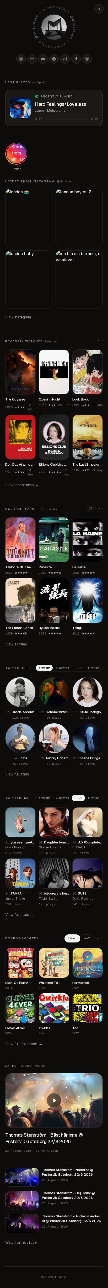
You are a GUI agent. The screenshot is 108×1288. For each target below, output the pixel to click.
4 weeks (44, 668)
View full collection (23, 1044)
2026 (78, 668)
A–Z (87, 938)
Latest (72, 938)
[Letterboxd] (32, 59)
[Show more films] (99, 340)
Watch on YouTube (23, 1242)
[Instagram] (21, 59)
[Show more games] (98, 938)
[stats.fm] (65, 59)
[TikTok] (76, 59)
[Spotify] (54, 59)
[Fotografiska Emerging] (87, 59)
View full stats (19, 774)
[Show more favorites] (99, 508)
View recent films (22, 485)
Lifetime (93, 668)
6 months (62, 668)
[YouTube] (43, 59)
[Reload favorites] (90, 508)
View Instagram (20, 317)
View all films (18, 644)
